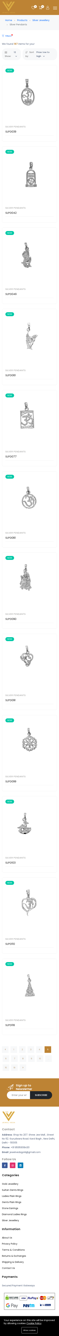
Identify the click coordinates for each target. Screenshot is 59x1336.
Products (22, 20)
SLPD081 (10, 538)
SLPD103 (10, 863)
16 (14, 1067)
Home (8, 20)
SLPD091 (10, 700)
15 (6, 1067)
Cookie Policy (33, 1323)
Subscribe (41, 1095)
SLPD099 (10, 781)
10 (40, 1058)
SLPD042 (11, 213)
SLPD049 (11, 294)
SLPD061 (10, 375)
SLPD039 (10, 132)
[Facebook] (5, 1165)
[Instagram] (12, 1165)
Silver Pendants (15, 126)
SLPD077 (11, 456)
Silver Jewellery (40, 20)
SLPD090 (10, 619)
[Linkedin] (20, 1165)
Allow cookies (29, 1330)
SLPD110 (10, 944)
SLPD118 (10, 1025)
